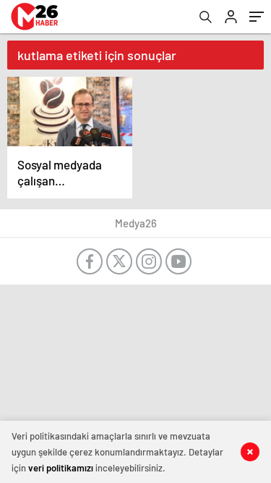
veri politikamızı (60, 468)
